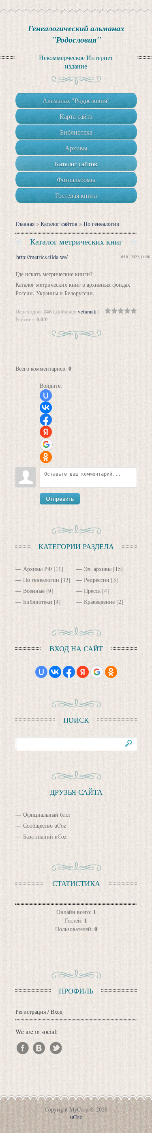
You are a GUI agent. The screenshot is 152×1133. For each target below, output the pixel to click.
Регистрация (30, 1011)
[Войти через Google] (46, 444)
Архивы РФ (37, 569)
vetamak (87, 311)
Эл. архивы (97, 569)
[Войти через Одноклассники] (46, 457)
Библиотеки (37, 601)
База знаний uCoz (44, 836)
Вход (56, 1011)
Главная (24, 223)
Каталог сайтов (59, 223)
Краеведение (99, 601)
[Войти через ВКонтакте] (46, 407)
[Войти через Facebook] (46, 420)
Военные (34, 590)
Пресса (92, 590)
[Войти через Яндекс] (46, 432)
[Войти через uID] (46, 395)
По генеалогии (101, 223)
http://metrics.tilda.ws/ (42, 257)
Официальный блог (47, 814)
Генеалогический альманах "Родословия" (76, 33)
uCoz (76, 1117)
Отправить (60, 499)
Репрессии (96, 580)
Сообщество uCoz (44, 825)
